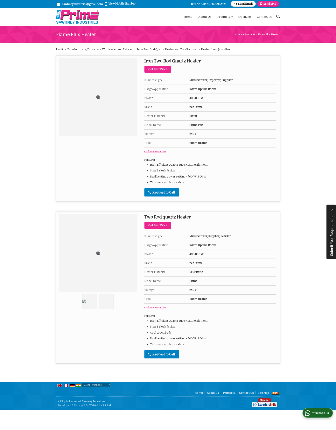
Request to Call (163, 192)
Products (223, 17)
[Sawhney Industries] (77, 17)
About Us (204, 17)
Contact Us (264, 17)
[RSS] (275, 393)
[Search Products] (277, 16)
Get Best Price (157, 69)
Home (188, 17)
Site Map (263, 393)
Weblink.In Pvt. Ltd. (100, 405)
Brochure (244, 17)
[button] (122, 3)
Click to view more (155, 151)
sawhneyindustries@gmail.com (82, 4)
